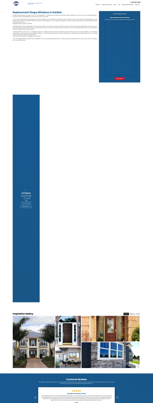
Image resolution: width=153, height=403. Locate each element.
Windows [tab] (132, 314)
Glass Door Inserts (106, 4)
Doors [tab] (138, 314)
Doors (115, 4)
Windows (98, 4)
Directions (25, 206)
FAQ (119, 4)
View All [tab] (126, 314)
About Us (137, 4)
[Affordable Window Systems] (16, 3)
